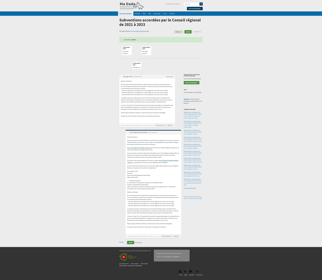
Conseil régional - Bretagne (190, 148)
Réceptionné (169, 76)
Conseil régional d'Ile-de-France (192, 176)
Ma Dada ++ (187, 99)
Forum (165, 13)
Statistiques (156, 13)
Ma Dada (131, 6)
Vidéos (185, 275)
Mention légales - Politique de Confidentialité (130, 265)
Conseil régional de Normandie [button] (138, 132)
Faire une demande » (195, 8)
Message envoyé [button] (128, 76)
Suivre (188, 32)
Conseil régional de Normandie (140, 31)
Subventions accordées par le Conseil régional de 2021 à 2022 (193, 180)
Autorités (137, 13)
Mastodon (191, 275)
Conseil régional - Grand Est (190, 169)
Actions (178, 32)
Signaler (170, 125)
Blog (144, 13)
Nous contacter (135, 263)
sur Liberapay (167, 256)
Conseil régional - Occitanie (190, 134)
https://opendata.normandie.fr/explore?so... (139, 148)
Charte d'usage (144, 263)
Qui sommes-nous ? (124, 263)
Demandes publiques (125, 13)
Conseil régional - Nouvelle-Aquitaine (193, 141)
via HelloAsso (176, 256)
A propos (172, 13)
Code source (199, 275)
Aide (149, 13)
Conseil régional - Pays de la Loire (192, 155)
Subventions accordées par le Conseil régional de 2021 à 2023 (193, 113)
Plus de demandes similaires (190, 188)
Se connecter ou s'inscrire (172, 4)
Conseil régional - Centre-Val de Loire (193, 162)
